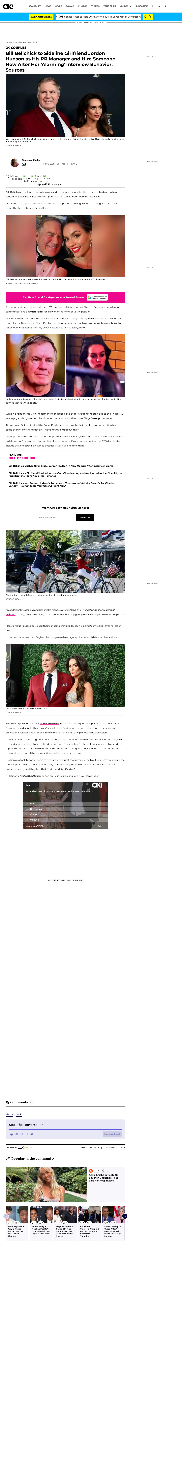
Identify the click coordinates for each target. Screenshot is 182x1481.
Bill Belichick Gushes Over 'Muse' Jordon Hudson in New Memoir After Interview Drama (61, 466)
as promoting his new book (100, 323)
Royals (70, 6)
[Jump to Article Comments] (7, 176)
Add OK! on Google (51, 184)
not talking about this (65, 429)
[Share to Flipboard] (36, 176)
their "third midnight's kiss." (58, 769)
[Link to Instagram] (159, 6)
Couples (18, 42)
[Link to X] (165, 6)
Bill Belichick (30, 42)
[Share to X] (26, 176)
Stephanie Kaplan (31, 160)
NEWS (48, 6)
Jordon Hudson (108, 192)
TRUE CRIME (110, 6)
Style (58, 6)
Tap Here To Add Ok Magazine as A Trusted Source (53, 297)
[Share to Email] (46, 176)
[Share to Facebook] (16, 176)
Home (9, 42)
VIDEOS (95, 6)
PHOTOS (82, 6)
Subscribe (142, 6)
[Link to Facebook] (153, 6)
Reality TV (34, 6)
